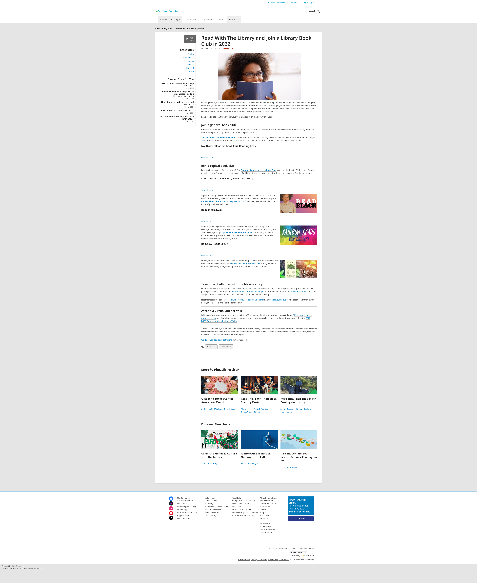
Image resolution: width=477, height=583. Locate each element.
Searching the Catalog (186, 506)
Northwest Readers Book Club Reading (227, 146)
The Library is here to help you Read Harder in (176, 117)
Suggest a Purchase (185, 515)
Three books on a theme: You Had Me (177, 103)
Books (191, 61)
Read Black (211, 209)
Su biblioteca (265, 526)
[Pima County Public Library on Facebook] (171, 498)
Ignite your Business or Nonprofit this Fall (255, 455)
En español (221, 19)
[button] (277, 3)
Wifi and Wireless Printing (243, 515)
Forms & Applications (241, 509)
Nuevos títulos (266, 532)
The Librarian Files (213, 509)
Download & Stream (192, 19)
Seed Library (210, 515)
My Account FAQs (184, 518)
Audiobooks (188, 57)
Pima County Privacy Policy (302, 548)
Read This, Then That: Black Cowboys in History (298, 400)
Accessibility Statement (278, 559)
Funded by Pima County (278, 548)
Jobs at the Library (268, 503)
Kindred (190, 68)
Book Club (211, 347)
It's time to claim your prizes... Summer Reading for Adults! (298, 457)
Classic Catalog (211, 500)
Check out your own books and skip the (176, 84)
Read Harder (226, 347)
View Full (206, 157)
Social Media (265, 515)
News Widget (229, 409)
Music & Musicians (261, 409)
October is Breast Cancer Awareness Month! (217, 400)
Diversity (257, 412)
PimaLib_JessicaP (197, 29)
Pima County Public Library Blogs (170, 29)
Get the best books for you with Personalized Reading (178, 93)
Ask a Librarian (266, 500)
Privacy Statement (259, 559)
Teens (250, 409)
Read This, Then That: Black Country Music (259, 400)
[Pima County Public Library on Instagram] (171, 508)
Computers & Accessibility (243, 500)
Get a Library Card (185, 500)
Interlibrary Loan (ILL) (187, 512)
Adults (191, 54)
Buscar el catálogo (268, 529)
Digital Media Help (240, 503)
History (299, 409)
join (238, 232)
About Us (264, 518)
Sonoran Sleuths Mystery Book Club (258, 170)
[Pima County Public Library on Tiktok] (171, 518)
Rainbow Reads (213, 243)
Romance (291, 409)
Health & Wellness (215, 409)
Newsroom (265, 506)
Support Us (265, 512)
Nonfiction (308, 409)
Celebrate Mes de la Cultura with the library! (219, 455)
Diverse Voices (247, 412)
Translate (310, 555)
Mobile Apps (182, 509)
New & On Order (212, 512)
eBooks (190, 64)
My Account (182, 503)
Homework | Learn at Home (245, 512)
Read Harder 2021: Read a (176, 110)
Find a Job (236, 506)
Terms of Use (244, 559)
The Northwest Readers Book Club (218, 137)
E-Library (209, 503)
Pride (191, 71)
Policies (263, 509)
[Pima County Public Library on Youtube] (171, 513)
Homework (208, 19)
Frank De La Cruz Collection (217, 506)
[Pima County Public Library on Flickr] (171, 503)
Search (312, 11)
